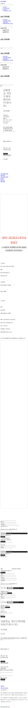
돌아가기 (3, 607)
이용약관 (2, 686)
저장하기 (3, 536)
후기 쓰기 (3, 541)
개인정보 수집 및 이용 (5, 529)
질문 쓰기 (3, 572)
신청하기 (3, 679)
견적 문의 (5, 6)
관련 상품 (3, 181)
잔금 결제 (5, 9)
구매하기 (3, 616)
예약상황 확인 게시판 (7, 10)
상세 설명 (3, 175)
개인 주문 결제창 (6, 8)
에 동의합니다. (9, 529)
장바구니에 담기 (4, 662)
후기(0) (2, 178)
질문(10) (2, 180)
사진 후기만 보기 (6, 538)
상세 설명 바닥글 (4, 177)
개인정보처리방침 (4, 688)
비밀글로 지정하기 (5, 591)
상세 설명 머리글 (4, 174)
